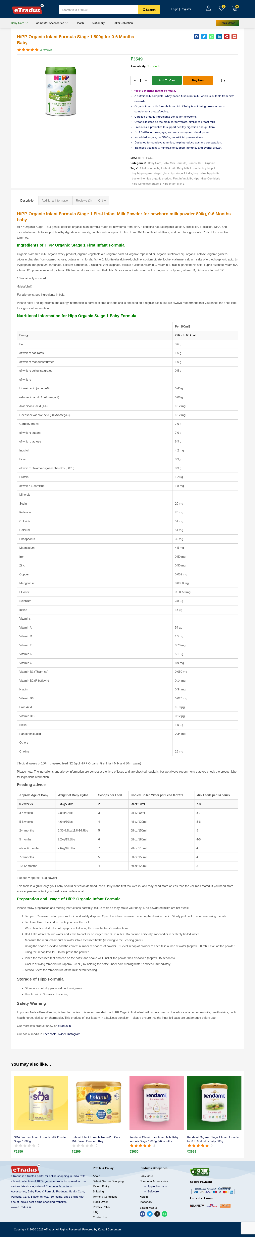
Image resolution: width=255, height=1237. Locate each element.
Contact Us (100, 1217)
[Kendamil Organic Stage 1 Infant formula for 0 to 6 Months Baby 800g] (214, 1102)
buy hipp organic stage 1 (147, 173)
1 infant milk (168, 168)
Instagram (73, 1034)
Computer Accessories (50, 22)
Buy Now (198, 80)
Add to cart (167, 80)
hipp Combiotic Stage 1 (146, 183)
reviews (46, 49)
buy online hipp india (206, 173)
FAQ (95, 1212)
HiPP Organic (206, 163)
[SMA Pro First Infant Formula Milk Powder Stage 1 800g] (41, 1102)
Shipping (98, 1191)
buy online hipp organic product (152, 178)
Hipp (196, 178)
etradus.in (64, 1025)
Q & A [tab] (102, 200)
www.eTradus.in (21, 1207)
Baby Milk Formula (174, 163)
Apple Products (157, 1186)
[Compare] (223, 80)
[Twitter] (150, 1214)
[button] (234, 9)
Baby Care (18, 22)
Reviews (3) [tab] (84, 200)
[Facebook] (142, 1214)
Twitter (61, 1034)
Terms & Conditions (105, 1196)
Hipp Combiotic (210, 178)
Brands (192, 163)
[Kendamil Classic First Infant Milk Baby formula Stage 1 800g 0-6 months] (156, 1102)
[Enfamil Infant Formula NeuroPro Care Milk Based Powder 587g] (99, 1102)
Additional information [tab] (55, 200)
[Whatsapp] (164, 1214)
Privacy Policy (101, 1207)
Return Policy (101, 1186)
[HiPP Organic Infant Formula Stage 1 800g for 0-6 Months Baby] (196, 36)
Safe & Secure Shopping (108, 1181)
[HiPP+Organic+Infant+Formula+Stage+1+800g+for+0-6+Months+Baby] (204, 36)
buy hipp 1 (208, 168)
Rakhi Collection (123, 22)
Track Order (100, 1201)
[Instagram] (157, 1214)
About (96, 1176)
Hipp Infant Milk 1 (173, 183)
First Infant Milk (182, 178)
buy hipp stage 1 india (178, 173)
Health (80, 22)
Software (153, 1191)
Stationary (98, 22)
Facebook (49, 1034)
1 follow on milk (149, 168)
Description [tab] (27, 200)
